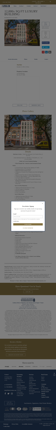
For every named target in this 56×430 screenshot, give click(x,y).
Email (15, 214)
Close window (28, 228)
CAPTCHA (16, 221)
